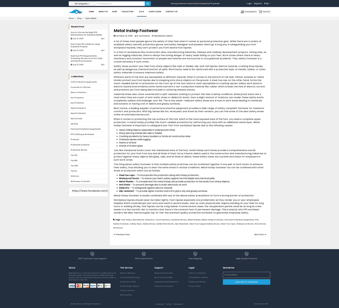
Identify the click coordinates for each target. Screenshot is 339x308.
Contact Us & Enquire (163, 286)
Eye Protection (77, 103)
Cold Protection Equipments (84, 82)
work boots (260, 224)
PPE (256, 219)
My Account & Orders (163, 277)
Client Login (155, 11)
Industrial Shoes (178, 219)
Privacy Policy (194, 286)
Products (75, 139)
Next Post (259, 234)
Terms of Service (127, 290)
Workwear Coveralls (80, 181)
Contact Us (172, 11)
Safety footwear (121, 224)
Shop (114, 11)
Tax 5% (74, 171)
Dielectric (149, 219)
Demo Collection (78, 92)
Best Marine (138, 219)
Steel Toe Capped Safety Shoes (204, 224)
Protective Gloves (79, 150)
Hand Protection (78, 108)
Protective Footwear (80, 144)
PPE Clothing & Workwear (82, 134)
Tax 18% (74, 160)
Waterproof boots (245, 224)
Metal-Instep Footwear (212, 219)
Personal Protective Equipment (239, 219)
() (266, 11)
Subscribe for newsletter (246, 282)
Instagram (178, 304)
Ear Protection (77, 97)
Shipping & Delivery (197, 282)
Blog (141, 11)
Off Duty (74, 124)
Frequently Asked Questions (166, 282)
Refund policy (126, 295)
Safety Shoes (149, 224)
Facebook (159, 304)
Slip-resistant (181, 224)
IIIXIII (266, 304)
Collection (128, 11)
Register (258, 3)
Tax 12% (74, 155)
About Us (103, 11)
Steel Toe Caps (228, 224)
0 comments (143, 36)
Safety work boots (165, 224)
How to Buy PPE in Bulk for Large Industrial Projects (85, 45)
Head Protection (78, 113)
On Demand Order (128, 282)
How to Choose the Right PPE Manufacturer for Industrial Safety (86, 33)
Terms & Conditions (197, 273)
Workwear (118, 228)
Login (249, 3)
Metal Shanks (194, 219)
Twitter (169, 304)
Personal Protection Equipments (86, 129)
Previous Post (123, 234)
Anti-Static (126, 219)
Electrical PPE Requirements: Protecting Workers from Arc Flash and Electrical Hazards (87, 58)
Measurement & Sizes (163, 273)
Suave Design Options (129, 286)
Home (91, 11)
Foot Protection (163, 219)
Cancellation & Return (198, 277)
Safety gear (135, 224)
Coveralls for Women (81, 87)
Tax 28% (74, 165)
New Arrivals (76, 118)
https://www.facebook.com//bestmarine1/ (98, 190)
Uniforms (75, 176)
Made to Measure (127, 273)
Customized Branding (130, 277)
